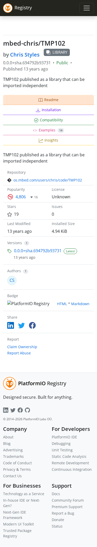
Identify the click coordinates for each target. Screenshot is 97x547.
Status (57, 526)
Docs (56, 493)
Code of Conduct (17, 462)
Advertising (13, 449)
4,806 (21, 197)
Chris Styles (25, 54)
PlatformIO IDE (64, 436)
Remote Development (70, 462)
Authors (14, 270)
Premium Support (67, 506)
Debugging (61, 443)
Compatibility (51, 119)
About (8, 436)
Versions (14, 242)
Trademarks (13, 456)
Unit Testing (62, 449)
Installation (51, 109)
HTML (62, 303)
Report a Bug (63, 513)
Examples (50, 130)
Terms (25, 469)
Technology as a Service (23, 493)
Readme (51, 99)
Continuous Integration (72, 469)
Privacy (9, 469)
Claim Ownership (22, 346)
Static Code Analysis (69, 456)
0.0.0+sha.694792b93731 (38, 251)
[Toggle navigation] (86, 8)
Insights (51, 140)
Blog (7, 443)
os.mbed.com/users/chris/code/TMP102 (47, 180)
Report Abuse (19, 352)
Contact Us (12, 475)
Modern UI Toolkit (18, 524)
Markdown (80, 303)
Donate (58, 519)
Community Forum (68, 500)
